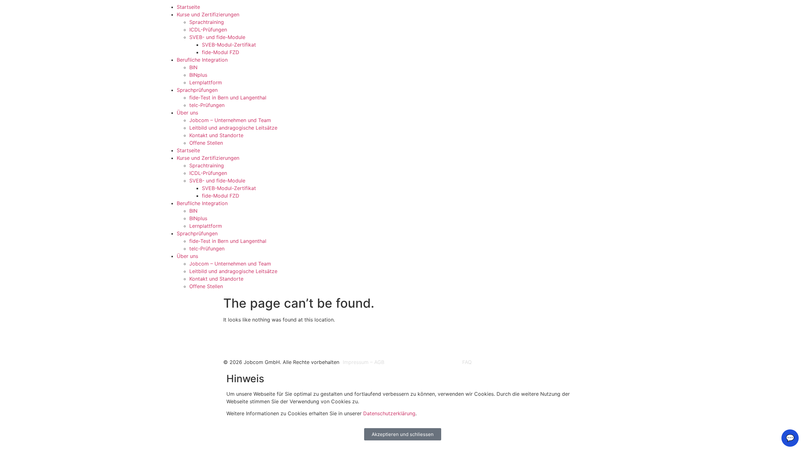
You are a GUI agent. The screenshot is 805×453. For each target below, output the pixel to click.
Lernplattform (205, 82)
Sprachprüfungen (197, 90)
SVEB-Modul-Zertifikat (229, 45)
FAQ (467, 362)
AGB (379, 362)
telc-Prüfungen (207, 105)
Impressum (356, 362)
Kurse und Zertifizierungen (208, 14)
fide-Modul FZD (220, 52)
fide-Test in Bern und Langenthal (227, 97)
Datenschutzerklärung (389, 413)
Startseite (188, 7)
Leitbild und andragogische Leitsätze (233, 128)
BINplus (198, 75)
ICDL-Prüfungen (208, 29)
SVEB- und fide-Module (217, 37)
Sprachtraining (206, 22)
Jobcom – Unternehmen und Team (230, 120)
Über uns (187, 112)
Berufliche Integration (202, 60)
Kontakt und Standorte (216, 135)
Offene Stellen (206, 143)
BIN (193, 67)
